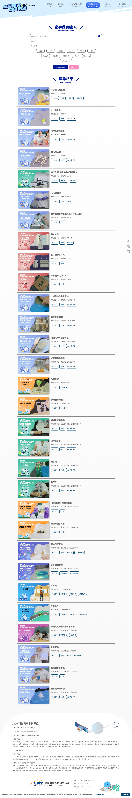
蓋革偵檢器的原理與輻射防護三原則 (66, 213)
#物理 (63, 98)
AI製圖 (54, 585)
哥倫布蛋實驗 (57, 544)
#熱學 (91, 51)
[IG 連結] (128, 246)
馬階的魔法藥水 (58, 667)
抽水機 (54, 461)
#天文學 (81, 51)
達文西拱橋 (56, 151)
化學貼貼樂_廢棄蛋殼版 (61, 502)
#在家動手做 (66, 61)
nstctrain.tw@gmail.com (89, 787)
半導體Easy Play (58, 275)
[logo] (19, 7)
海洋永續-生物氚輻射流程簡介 (64, 172)
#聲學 (40, 51)
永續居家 (55, 378)
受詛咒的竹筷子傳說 (60, 337)
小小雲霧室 (56, 192)
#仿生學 (45, 56)
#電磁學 (60, 51)
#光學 (51, 51)
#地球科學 (63, 181)
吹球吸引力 (56, 110)
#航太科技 (86, 56)
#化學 (62, 284)
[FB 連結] (128, 241)
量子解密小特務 (58, 254)
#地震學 (76, 56)
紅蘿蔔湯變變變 (58, 358)
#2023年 (54, 119)
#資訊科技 (63, 594)
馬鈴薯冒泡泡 (57, 316)
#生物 (62, 346)
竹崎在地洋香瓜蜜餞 (60, 296)
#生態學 (55, 56)
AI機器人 (55, 605)
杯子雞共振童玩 (58, 89)
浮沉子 (54, 482)
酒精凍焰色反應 (58, 523)
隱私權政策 (100, 794)
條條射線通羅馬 (58, 420)
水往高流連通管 (58, 130)
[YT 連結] (128, 251)
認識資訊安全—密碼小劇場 (62, 626)
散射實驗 (55, 647)
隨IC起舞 (55, 234)
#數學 (62, 263)
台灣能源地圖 (57, 399)
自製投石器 (56, 440)
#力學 (71, 51)
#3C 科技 (66, 56)
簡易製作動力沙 (58, 688)
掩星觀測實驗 (57, 564)
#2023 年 (55, 98)
